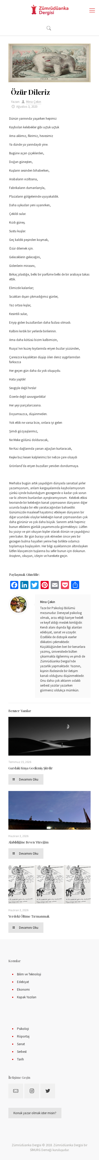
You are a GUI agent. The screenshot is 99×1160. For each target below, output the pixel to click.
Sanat (21, 1044)
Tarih (20, 1059)
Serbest (22, 1051)
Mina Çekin (33, 102)
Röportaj (23, 1036)
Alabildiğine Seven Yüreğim (28, 842)
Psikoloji (23, 1029)
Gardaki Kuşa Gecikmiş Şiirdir (30, 768)
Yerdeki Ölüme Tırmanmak (29, 916)
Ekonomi (23, 989)
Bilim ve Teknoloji (29, 974)
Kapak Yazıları (26, 997)
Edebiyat (23, 982)
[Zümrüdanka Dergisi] (49, 10)
